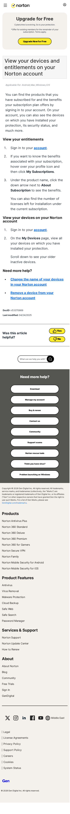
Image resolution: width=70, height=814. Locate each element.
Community (9, 678)
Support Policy (12, 750)
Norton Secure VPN (13, 550)
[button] (20, 5)
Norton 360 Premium (14, 538)
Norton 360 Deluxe (13, 532)
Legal (6, 732)
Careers (8, 755)
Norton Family (10, 556)
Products (10, 513)
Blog (4, 672)
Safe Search (9, 614)
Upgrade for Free (34, 19)
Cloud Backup (10, 603)
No (59, 339)
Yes (59, 330)
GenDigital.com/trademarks (14, 503)
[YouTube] (40, 718)
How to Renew (10, 649)
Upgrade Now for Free (34, 41)
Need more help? (34, 377)
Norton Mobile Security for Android (23, 562)
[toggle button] (5, 5)
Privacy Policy (12, 743)
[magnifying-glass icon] (50, 359)
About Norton (10, 666)
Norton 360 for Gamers (16, 544)
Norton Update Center (15, 643)
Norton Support (11, 637)
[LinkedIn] (24, 718)
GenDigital (8, 695)
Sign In (6, 689)
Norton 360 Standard (14, 526)
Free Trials (8, 684)
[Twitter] (7, 718)
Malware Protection (13, 597)
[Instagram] (15, 718)
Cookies (8, 762)
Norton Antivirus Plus (14, 520)
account (40, 148)
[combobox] (35, 359)
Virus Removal (10, 591)
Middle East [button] (57, 717)
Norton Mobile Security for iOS (20, 568)
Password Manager (13, 620)
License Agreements (15, 737)
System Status (12, 768)
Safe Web (7, 608)
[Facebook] (32, 718)
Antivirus (7, 585)
